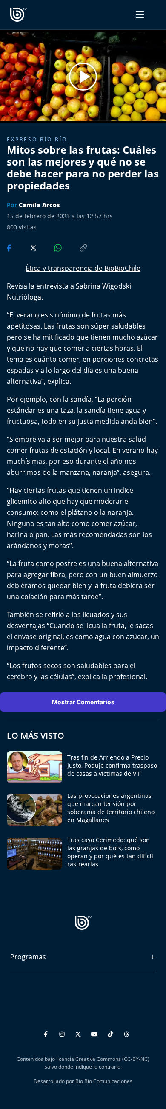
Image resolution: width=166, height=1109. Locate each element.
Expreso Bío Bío (37, 139)
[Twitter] (79, 1033)
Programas (28, 956)
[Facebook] (47, 1033)
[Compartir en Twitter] (25, 247)
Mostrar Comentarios (83, 702)
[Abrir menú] (140, 14)
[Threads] (126, 1033)
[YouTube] (95, 1033)
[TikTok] (112, 1033)
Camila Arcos (39, 205)
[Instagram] (63, 1033)
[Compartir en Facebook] (10, 247)
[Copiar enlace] (75, 247)
